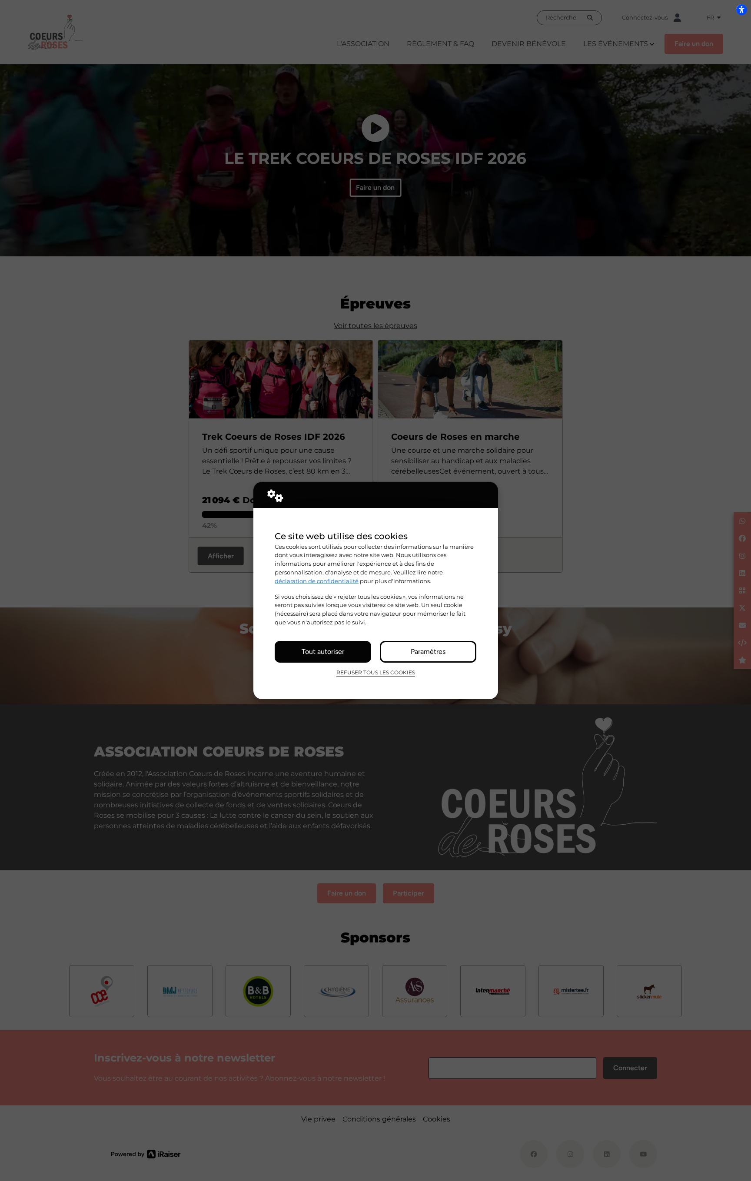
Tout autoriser (323, 651)
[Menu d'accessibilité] (741, 9)
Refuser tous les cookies (375, 673)
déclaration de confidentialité (317, 580)
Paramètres (428, 651)
